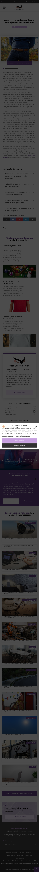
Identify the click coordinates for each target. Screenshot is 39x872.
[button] (36, 427)
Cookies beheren (19, 445)
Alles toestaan (19, 440)
